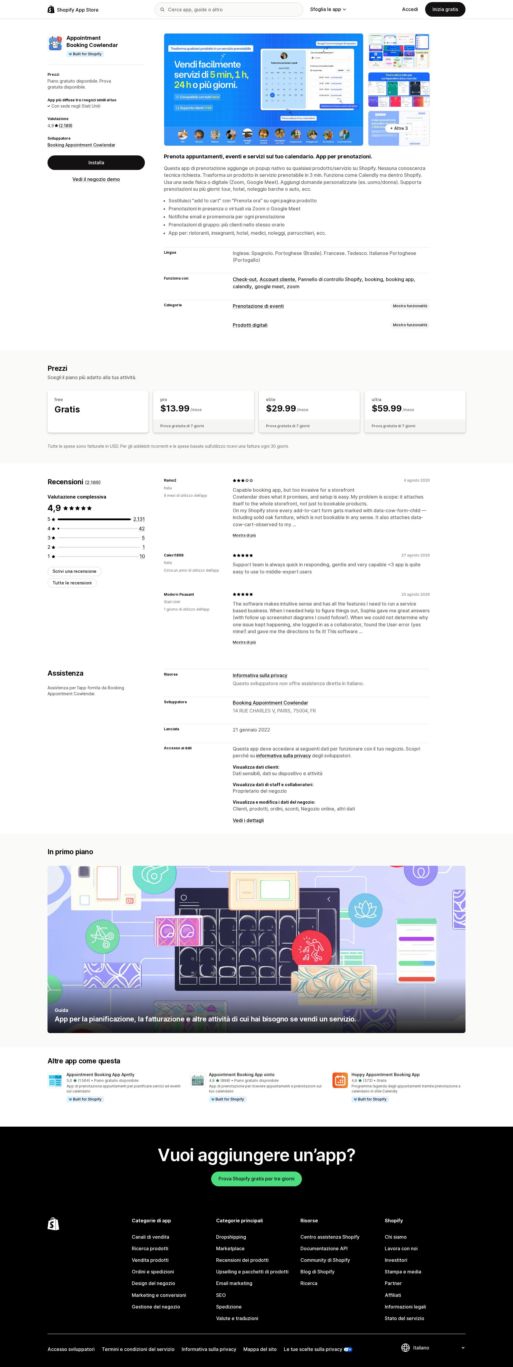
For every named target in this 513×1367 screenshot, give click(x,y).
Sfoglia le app (325, 9)
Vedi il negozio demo (96, 179)
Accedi (410, 9)
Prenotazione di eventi (258, 306)
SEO (221, 1295)
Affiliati (393, 1295)
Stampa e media (403, 1272)
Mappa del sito (260, 1349)
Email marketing (234, 1283)
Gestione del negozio (156, 1307)
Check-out (244, 279)
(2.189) (65, 125)
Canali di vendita (150, 1237)
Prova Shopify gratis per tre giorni (256, 1179)
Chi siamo (396, 1237)
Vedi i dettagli (248, 820)
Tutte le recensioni (72, 582)
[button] (114, 1088)
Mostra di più (244, 535)
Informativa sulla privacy (260, 675)
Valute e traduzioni (237, 1318)
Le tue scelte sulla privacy (313, 1349)
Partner (393, 1283)
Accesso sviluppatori (71, 1349)
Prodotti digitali (250, 325)
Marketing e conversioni (159, 1295)
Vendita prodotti (150, 1260)
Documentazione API (324, 1248)
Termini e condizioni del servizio (138, 1349)
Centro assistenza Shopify (330, 1237)
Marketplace (230, 1248)
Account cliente (277, 279)
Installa (96, 162)
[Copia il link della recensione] (180, 480)
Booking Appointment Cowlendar (81, 144)
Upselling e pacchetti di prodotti (252, 1272)
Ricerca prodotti (150, 1248)
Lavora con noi (401, 1248)
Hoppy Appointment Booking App (386, 1074)
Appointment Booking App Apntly (100, 1074)
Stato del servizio (404, 1318)
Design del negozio (153, 1283)
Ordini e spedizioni (153, 1272)
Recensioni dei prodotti (242, 1260)
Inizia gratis (445, 9)
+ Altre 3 (399, 128)
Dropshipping (231, 1237)
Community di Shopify (325, 1260)
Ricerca (308, 1283)
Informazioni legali (405, 1307)
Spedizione (229, 1307)
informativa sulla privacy (283, 756)
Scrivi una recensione (74, 571)
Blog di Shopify (317, 1272)
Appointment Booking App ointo (242, 1074)
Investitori (396, 1260)
